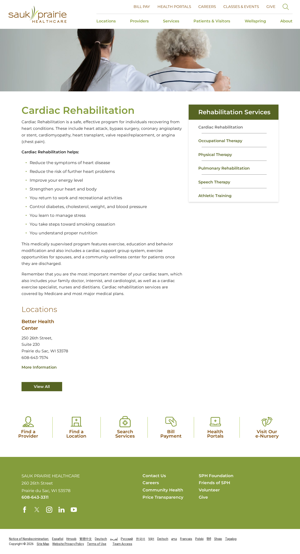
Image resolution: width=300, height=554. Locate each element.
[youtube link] (74, 510)
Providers (139, 21)
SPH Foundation (216, 475)
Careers (207, 6)
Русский (127, 539)
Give (270, 6)
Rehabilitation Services (234, 112)
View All (42, 386)
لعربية (114, 539)
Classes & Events (241, 6)
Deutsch (101, 539)
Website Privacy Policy (68, 544)
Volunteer (209, 489)
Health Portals (174, 6)
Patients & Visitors (211, 21)
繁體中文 (86, 539)
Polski (199, 539)
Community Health (163, 489)
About (286, 21)
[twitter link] (37, 510)
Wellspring (255, 21)
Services (171, 21)
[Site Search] (286, 7)
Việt (151, 539)
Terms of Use (96, 544)
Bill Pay (142, 6)
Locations (106, 21)
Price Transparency (163, 497)
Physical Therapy (215, 154)
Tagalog (231, 539)
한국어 (140, 539)
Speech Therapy (214, 182)
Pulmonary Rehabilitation (224, 168)
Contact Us (154, 475)
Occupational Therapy (220, 140)
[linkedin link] (61, 510)
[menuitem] (109, 21)
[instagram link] (49, 510)
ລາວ (174, 539)
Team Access (122, 544)
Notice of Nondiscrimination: (29, 539)
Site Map (43, 544)
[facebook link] (25, 510)
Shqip (218, 539)
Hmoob (71, 539)
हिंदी (209, 539)
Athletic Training (214, 195)
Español (57, 539)
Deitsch (162, 539)
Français (186, 539)
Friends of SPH (214, 482)
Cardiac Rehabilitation (220, 127)
